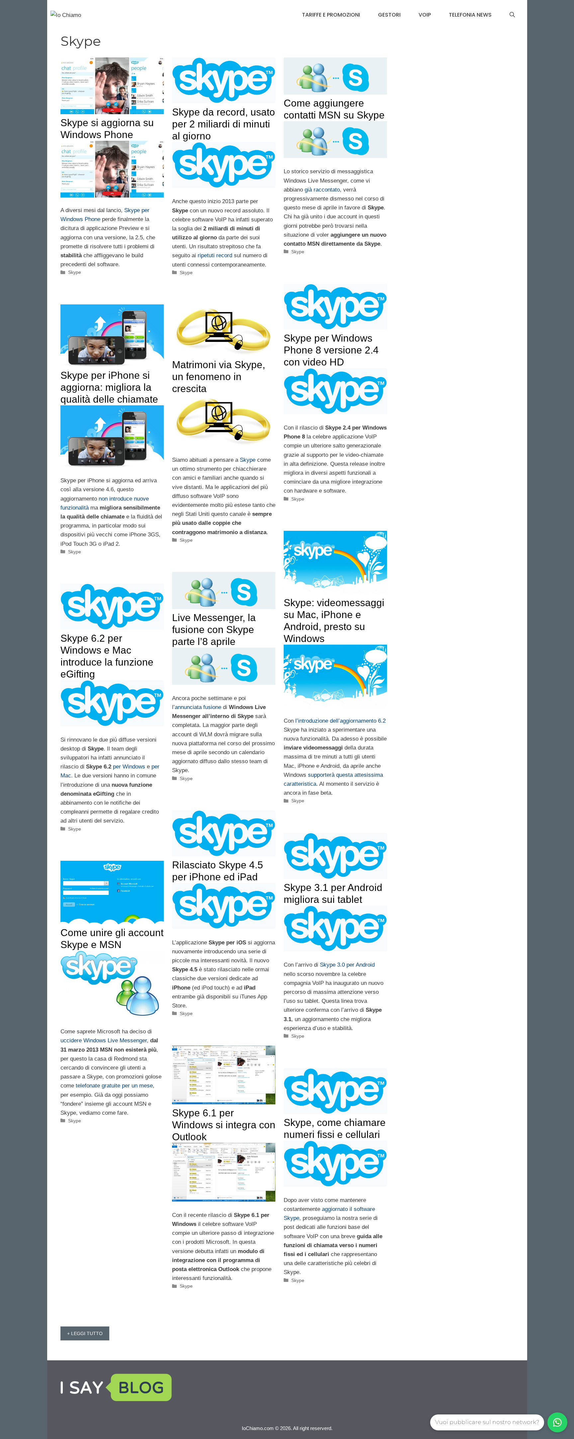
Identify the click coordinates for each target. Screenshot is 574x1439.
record (224, 255)
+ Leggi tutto (85, 1333)
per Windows (129, 766)
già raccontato (322, 190)
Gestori (389, 15)
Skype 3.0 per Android (347, 965)
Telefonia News (470, 15)
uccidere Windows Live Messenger (103, 1040)
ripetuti (206, 255)
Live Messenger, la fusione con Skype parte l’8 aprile (214, 629)
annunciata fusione (198, 707)
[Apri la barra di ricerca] (512, 15)
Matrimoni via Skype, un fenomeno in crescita (218, 376)
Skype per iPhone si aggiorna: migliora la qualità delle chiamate (109, 387)
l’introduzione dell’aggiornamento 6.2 (340, 721)
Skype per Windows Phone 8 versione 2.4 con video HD (331, 350)
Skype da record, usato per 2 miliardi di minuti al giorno (223, 124)
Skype (74, 272)
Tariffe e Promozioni (331, 15)
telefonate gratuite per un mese (114, 1085)
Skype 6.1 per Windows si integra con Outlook (223, 1124)
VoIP (425, 15)
